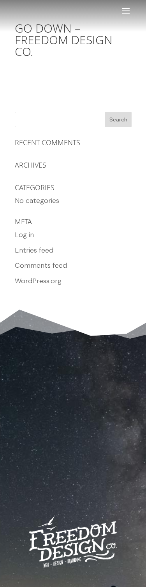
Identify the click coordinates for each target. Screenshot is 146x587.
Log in (24, 234)
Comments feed (41, 265)
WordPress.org (38, 281)
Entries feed (34, 250)
